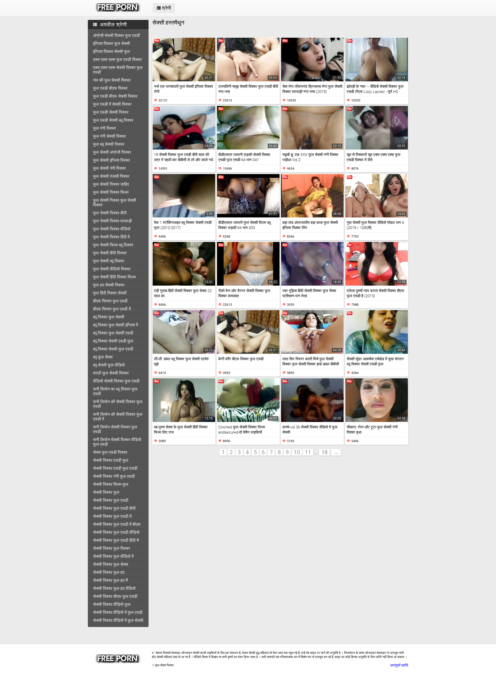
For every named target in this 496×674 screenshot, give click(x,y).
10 (297, 452)
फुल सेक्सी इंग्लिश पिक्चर (111, 160)
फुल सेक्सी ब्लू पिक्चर (108, 260)
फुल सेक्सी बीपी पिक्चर (110, 252)
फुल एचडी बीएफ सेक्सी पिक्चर (115, 96)
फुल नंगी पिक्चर (104, 128)
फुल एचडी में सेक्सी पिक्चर (112, 104)
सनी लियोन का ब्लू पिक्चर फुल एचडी (115, 391)
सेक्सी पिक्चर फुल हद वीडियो (114, 588)
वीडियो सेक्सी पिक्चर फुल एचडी (116, 381)
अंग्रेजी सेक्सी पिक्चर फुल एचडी (116, 35)
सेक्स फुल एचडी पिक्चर (110, 452)
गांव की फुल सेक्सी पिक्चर (112, 80)
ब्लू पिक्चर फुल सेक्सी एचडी (113, 333)
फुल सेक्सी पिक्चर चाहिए (111, 184)
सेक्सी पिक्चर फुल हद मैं (110, 580)
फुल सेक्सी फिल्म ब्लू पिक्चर (113, 244)
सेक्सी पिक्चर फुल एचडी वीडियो (116, 532)
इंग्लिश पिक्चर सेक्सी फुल (111, 51)
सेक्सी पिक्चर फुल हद (109, 572)
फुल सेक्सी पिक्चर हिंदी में (111, 236)
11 (308, 452)
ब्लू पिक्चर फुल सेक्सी (108, 317)
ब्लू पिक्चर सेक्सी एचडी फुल (113, 341)
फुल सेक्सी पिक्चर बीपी (110, 212)
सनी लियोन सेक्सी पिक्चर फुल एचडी (115, 429)
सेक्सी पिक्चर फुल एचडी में (112, 516)
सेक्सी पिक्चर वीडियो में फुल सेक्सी (118, 620)
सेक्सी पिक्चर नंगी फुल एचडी (114, 476)
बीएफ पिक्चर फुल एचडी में (112, 309)
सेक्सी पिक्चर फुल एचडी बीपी (114, 508)
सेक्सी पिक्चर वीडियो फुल (111, 604)
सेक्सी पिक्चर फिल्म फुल (110, 484)
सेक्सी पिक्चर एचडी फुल (110, 460)
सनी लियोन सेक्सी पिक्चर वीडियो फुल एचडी (117, 442)
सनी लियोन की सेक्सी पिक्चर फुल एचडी (117, 404)
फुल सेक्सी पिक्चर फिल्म (110, 192)
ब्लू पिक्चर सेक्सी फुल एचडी (113, 349)
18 (324, 452)
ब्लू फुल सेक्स (103, 357)
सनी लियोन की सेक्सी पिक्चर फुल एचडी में (117, 416)
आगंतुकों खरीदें (399, 665)
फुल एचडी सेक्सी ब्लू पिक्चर (113, 120)
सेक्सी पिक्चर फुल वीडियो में (113, 556)
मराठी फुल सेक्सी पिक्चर (111, 373)
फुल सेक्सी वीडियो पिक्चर (111, 269)
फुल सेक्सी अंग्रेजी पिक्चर (112, 152)
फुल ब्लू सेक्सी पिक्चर (108, 144)
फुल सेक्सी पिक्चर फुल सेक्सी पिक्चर (114, 202)
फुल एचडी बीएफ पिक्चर (110, 88)
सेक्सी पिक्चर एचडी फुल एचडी (115, 468)
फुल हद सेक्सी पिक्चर (109, 285)
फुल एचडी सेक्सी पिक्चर (110, 112)
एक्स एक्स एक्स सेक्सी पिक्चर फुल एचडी (118, 70)
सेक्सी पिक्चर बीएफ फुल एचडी (115, 596)
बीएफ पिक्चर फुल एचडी (110, 301)
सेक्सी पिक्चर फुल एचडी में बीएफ (117, 524)
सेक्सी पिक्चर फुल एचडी (110, 500)
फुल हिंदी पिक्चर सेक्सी (110, 293)
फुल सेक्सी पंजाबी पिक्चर (111, 176)
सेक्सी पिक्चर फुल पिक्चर (111, 548)
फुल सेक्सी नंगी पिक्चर (109, 168)
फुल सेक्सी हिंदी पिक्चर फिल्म (114, 277)
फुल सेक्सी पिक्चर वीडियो (111, 228)
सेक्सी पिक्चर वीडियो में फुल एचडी (118, 612)
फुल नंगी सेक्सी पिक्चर (109, 136)
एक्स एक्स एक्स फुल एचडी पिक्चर (117, 59)
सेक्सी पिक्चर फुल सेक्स (110, 564)
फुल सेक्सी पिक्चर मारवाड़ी (112, 220)
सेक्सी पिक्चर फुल (106, 492)
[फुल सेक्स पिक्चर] (118, 11)
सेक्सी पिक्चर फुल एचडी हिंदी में (116, 540)
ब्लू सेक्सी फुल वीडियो (109, 365)
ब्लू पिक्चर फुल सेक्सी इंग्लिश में (115, 325)
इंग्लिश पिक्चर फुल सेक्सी (111, 43)
